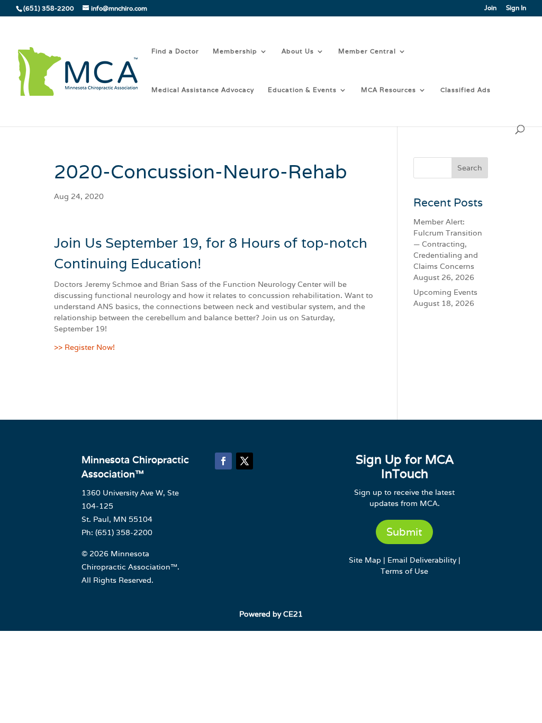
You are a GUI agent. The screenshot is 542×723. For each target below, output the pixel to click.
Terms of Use (404, 571)
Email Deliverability (421, 560)
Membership (235, 51)
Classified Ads (465, 90)
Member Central (367, 51)
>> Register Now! (84, 347)
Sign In (516, 8)
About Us (298, 51)
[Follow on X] (244, 461)
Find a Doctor (175, 51)
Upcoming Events (445, 292)
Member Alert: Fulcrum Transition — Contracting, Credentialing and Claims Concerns (447, 244)
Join (490, 8)
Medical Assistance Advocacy (202, 90)
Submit (404, 532)
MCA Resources (388, 90)
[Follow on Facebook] (223, 461)
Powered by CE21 (271, 614)
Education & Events (302, 90)
